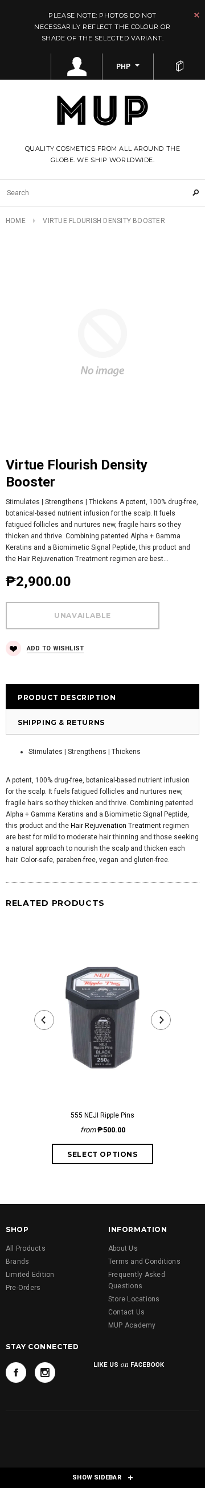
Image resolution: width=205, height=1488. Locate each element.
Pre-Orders (23, 1288)
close (196, 15)
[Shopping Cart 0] (179, 66)
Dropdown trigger (76, 66)
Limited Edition (30, 1275)
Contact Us (126, 1312)
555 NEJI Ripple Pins (102, 1115)
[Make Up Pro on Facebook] (16, 1372)
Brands (17, 1262)
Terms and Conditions (144, 1262)
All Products (26, 1248)
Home (16, 221)
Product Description (67, 697)
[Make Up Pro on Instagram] (45, 1372)
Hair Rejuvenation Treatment (116, 826)
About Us (123, 1248)
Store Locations (134, 1299)
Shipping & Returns (61, 722)
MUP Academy (132, 1325)
